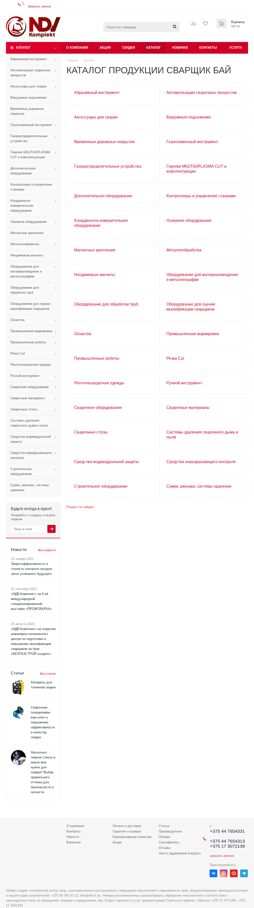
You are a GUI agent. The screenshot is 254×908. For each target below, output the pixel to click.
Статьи (164, 826)
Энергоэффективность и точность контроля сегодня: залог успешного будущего (32, 569)
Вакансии (73, 842)
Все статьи (48, 673)
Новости (72, 837)
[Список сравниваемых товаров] (193, 25)
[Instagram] (223, 873)
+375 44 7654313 (227, 841)
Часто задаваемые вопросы (180, 853)
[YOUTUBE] (234, 873)
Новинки (180, 47)
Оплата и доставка (127, 826)
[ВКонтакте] (213, 873)
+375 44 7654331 (227, 831)
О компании (77, 47)
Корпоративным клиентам (132, 837)
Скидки (128, 47)
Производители (170, 831)
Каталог (23, 47)
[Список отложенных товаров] (206, 25)
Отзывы (164, 848)
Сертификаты (169, 842)
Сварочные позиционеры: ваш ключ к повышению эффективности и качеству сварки (43, 722)
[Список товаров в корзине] (231, 27)
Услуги (235, 47)
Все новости (47, 550)
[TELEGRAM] (244, 873)
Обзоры (164, 837)
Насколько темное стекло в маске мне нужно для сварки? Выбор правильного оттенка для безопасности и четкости (43, 772)
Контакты (208, 47)
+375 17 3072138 (227, 846)
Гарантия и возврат (127, 831)
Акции (105, 47)
